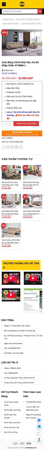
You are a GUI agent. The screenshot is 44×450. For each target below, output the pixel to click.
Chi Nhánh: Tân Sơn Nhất (13, 353)
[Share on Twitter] (8, 147)
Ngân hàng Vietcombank (13, 343)
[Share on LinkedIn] (17, 147)
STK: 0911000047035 (12, 348)
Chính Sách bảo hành (12, 422)
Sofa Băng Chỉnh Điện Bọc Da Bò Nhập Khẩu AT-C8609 (10, 212)
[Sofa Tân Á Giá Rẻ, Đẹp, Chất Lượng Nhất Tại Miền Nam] (22, 4)
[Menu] (4, 4)
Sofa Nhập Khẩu (11, 24)
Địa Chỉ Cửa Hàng (11, 432)
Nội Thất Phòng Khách (28, 20)
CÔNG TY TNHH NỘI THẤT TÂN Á (17, 326)
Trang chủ (8, 20)
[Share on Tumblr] (21, 147)
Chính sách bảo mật (11, 427)
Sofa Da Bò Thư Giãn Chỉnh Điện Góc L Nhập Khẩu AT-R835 (10, 183)
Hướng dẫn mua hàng (12, 410)
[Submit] (40, 11)
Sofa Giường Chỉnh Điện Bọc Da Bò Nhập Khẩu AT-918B (11, 241)
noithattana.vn (31, 448)
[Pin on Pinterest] (12, 147)
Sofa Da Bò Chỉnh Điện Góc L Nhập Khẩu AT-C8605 (31, 212)
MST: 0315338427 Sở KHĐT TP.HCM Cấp (19, 331)
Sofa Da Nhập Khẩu (31, 24)
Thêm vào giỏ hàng (26, 124)
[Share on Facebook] (4, 147)
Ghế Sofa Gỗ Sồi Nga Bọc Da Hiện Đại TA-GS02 (31, 183)
